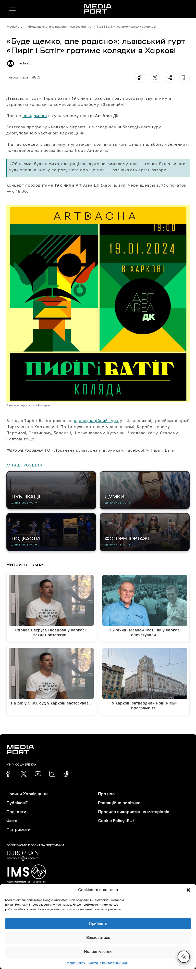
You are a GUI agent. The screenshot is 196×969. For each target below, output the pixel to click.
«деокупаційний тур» (96, 420)
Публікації (16, 803)
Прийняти (98, 924)
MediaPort (14, 26)
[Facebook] (140, 78)
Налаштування (98, 952)
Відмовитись (98, 938)
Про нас (106, 794)
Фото (11, 821)
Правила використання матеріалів (133, 812)
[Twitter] (155, 78)
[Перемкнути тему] (184, 957)
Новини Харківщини (27, 794)
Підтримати (18, 830)
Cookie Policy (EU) (116, 821)
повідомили (34, 115)
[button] (188, 890)
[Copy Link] (184, 78)
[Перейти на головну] (98, 9)
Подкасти (16, 812)
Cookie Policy (75, 962)
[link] (9, 774)
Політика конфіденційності (108, 962)
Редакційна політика (119, 803)
